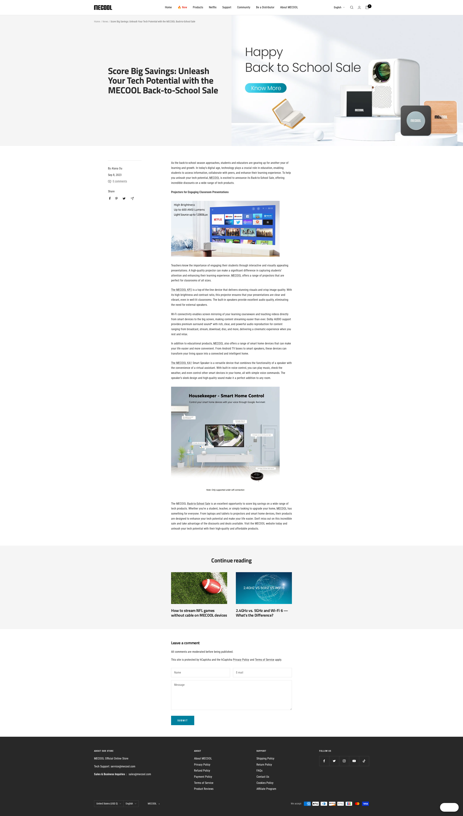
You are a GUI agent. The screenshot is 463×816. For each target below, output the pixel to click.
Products (198, 7)
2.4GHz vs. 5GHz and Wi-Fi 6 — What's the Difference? (262, 612)
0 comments (120, 181)
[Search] (351, 7)
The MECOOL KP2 (181, 290)
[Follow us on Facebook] (324, 761)
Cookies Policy (264, 783)
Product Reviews (203, 789)
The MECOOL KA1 (181, 363)
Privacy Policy (241, 659)
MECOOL (214, 178)
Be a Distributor (265, 7)
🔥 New (182, 7)
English (337, 7)
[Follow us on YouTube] (354, 761)
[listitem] (110, 198)
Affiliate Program (266, 789)
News (105, 21)
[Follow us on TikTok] (364, 761)
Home (168, 7)
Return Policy (264, 764)
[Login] (359, 7)
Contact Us (262, 776)
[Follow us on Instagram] (344, 761)
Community (243, 7)
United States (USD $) (107, 803)
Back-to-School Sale (198, 503)
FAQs (259, 770)
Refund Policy (202, 770)
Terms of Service (264, 659)
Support (226, 7)
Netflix (212, 7)
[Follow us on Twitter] (334, 761)
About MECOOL (289, 7)
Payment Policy (203, 776)
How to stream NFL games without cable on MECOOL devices (199, 612)
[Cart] (367, 7)
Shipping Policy (265, 758)
